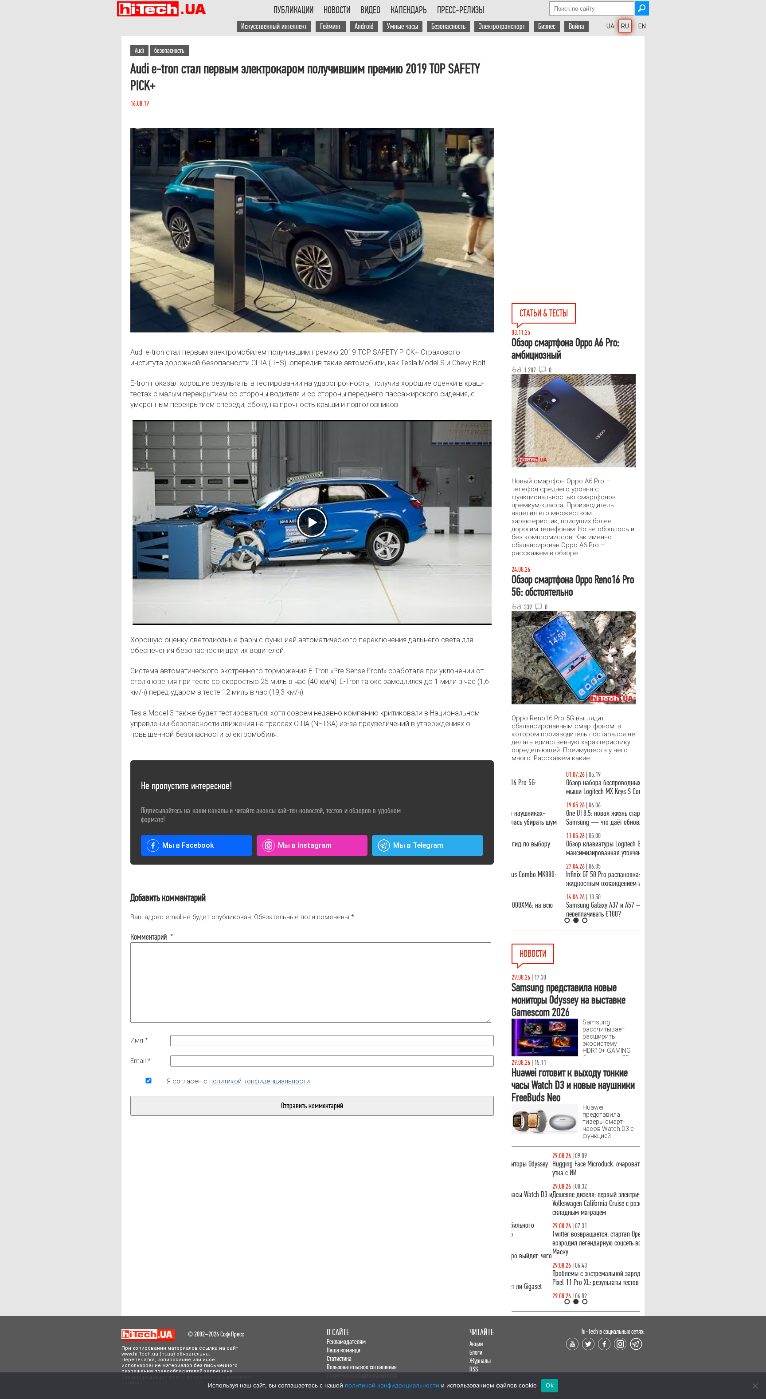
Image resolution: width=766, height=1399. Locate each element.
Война (576, 26)
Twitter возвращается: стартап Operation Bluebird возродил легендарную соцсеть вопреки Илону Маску (574, 1243)
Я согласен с (238, 1081)
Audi (139, 50)
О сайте (338, 1332)
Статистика (339, 1358)
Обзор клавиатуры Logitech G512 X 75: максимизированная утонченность (561, 848)
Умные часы (402, 26)
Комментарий (148, 937)
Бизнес (546, 26)
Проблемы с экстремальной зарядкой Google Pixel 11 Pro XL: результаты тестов (570, 1278)
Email (140, 1061)
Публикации (293, 10)
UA (610, 26)
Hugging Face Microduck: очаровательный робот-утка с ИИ (574, 1168)
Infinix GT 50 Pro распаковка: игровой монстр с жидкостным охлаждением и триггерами (572, 879)
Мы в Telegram (418, 845)
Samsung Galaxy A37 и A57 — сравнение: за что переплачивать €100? (574, 910)
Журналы (480, 1360)
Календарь (409, 10)
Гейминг (330, 26)
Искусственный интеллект (274, 26)
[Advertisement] (578, 115)
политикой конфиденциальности (259, 1081)
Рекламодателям (346, 1341)
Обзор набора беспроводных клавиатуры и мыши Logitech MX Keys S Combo (567, 787)
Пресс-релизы (460, 10)
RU (625, 26)
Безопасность (448, 26)
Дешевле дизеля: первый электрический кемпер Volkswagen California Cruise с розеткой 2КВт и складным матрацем (573, 1203)
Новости (337, 10)
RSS (473, 1369)
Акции (476, 1344)
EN (642, 26)
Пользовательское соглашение (362, 1367)
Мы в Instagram (305, 845)
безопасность (169, 50)
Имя (139, 1040)
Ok (550, 1385)
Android (364, 26)
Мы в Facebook (188, 845)
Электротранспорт (502, 26)
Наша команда (343, 1350)
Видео (370, 10)
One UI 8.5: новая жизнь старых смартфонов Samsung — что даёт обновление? (568, 818)
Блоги (475, 1352)
